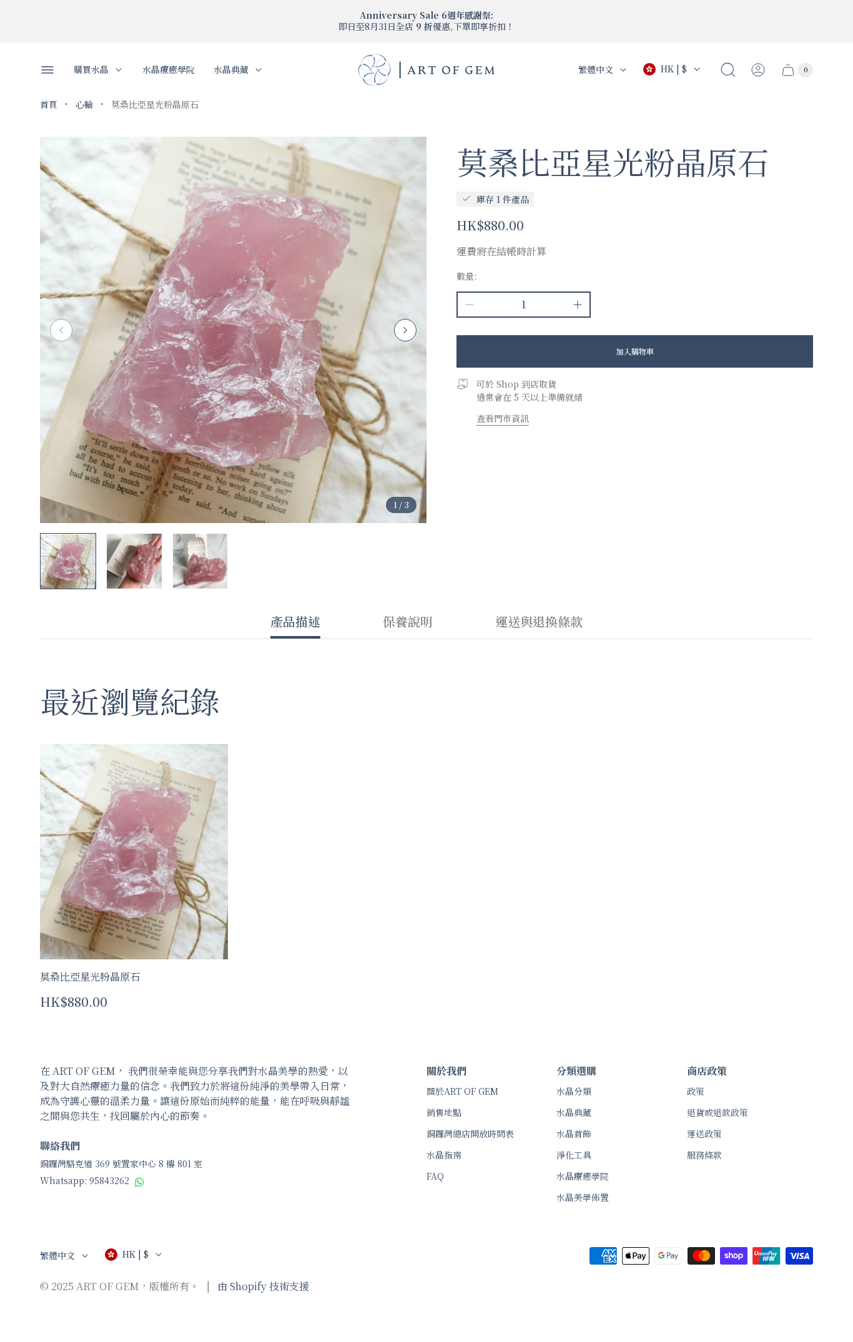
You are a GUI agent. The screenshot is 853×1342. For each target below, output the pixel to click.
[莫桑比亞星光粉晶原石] (134, 852)
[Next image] (405, 330)
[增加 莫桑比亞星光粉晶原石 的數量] (577, 304)
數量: (466, 276)
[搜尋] (728, 70)
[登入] (758, 70)
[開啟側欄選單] (47, 70)
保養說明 (408, 622)
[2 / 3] (134, 561)
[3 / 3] (200, 561)
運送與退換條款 (539, 622)
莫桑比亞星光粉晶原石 (90, 976)
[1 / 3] (68, 561)
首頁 (48, 104)
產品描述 (295, 622)
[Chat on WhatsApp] (139, 1181)
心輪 (84, 104)
